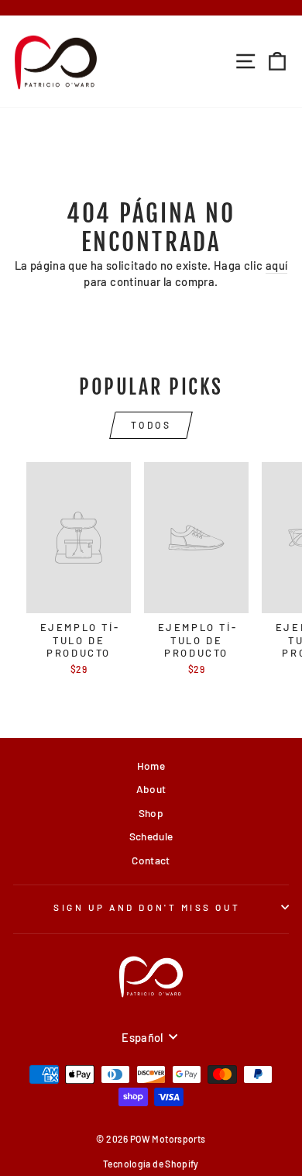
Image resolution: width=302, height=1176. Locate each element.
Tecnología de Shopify (151, 1163)
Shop (151, 812)
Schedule (151, 836)
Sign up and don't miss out (147, 907)
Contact (151, 860)
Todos (151, 424)
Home (151, 765)
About (151, 788)
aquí (276, 265)
